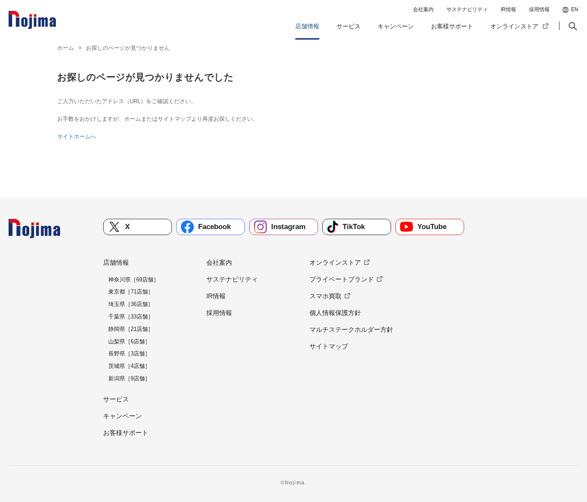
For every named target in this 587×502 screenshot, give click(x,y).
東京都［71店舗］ (130, 291)
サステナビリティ (467, 9)
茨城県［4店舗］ (129, 366)
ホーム (65, 48)
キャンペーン (396, 26)
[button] (572, 26)
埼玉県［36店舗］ (130, 304)
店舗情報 (307, 26)
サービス (348, 26)
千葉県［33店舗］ (130, 316)
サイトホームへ (76, 136)
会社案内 (423, 9)
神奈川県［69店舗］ (133, 279)
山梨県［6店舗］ (129, 341)
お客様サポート (452, 26)
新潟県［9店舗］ (129, 378)
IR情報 (508, 9)
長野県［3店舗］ (129, 353)
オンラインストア (514, 26)
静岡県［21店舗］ (130, 329)
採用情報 (539, 9)
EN (574, 9)
